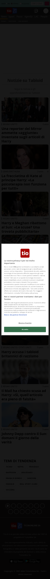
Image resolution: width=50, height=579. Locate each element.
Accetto (25, 329)
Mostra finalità (25, 323)
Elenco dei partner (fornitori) (15, 315)
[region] (25, 289)
